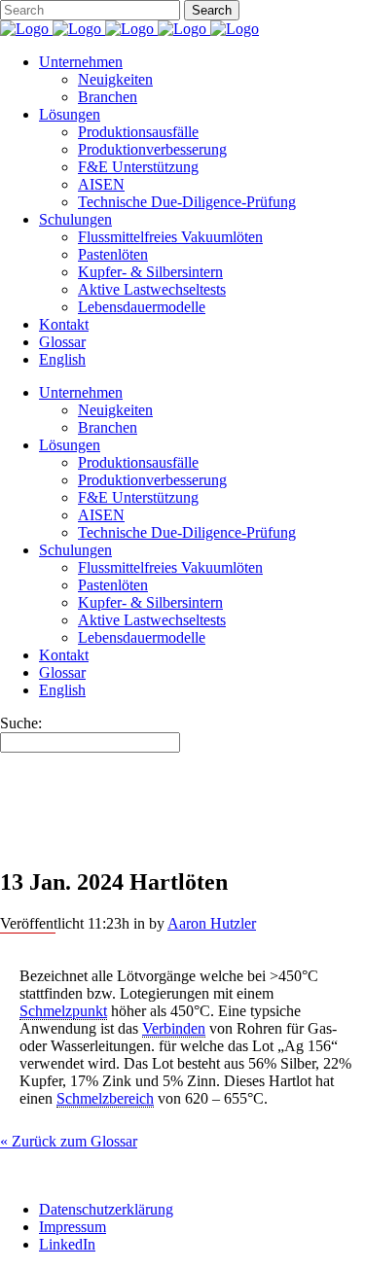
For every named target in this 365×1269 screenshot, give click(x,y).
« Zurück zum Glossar (68, 1141)
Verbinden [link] (173, 1028)
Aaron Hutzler (211, 923)
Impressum (72, 1226)
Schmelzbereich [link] (105, 1098)
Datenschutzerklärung (106, 1209)
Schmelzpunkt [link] (63, 1011)
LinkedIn (67, 1244)
